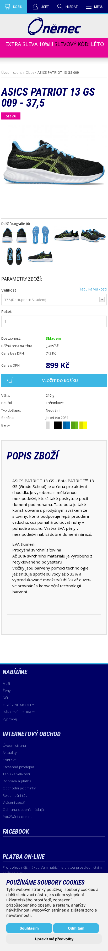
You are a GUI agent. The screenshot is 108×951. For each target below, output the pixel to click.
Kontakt (9, 759)
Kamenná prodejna (18, 766)
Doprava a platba (17, 780)
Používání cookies (17, 816)
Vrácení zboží (14, 802)
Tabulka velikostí (93, 289)
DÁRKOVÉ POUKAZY (19, 711)
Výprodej (10, 718)
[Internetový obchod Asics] (54, 34)
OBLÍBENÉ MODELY (18, 704)
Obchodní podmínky (19, 787)
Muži (6, 683)
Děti (6, 697)
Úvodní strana (11, 72)
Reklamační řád (15, 795)
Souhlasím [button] (29, 928)
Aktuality (10, 752)
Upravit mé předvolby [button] (54, 939)
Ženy (6, 690)
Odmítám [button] (76, 928)
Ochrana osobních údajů (23, 809)
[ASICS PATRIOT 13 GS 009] (14, 244)
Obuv (30, 72)
